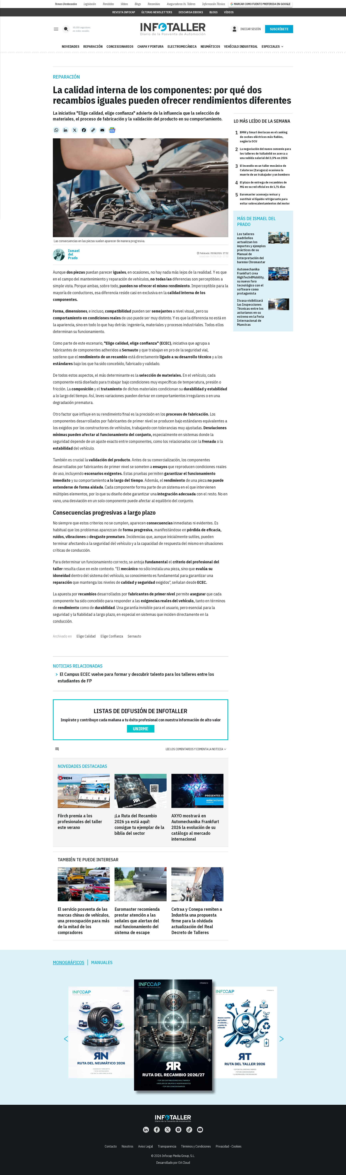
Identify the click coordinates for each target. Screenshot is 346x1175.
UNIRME (140, 729)
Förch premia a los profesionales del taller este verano (80, 821)
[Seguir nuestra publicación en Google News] (112, 130)
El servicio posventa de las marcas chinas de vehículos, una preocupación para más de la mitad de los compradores (84, 920)
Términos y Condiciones (196, 1146)
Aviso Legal (145, 1146)
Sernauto (134, 636)
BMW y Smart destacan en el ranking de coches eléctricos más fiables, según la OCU (261, 136)
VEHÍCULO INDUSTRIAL (241, 47)
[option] (173, 1035)
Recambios (154, 4)
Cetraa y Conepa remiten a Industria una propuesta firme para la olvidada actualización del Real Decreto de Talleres (196, 920)
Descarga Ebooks (191, 12)
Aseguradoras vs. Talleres (181, 4)
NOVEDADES (70, 47)
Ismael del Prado (73, 254)
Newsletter (279, 29)
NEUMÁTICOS (210, 47)
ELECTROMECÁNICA (182, 47)
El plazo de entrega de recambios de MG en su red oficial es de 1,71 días (261, 184)
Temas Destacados (66, 4)
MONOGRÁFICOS (68, 962)
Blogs (138, 4)
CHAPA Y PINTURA (150, 47)
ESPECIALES (273, 47)
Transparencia (167, 1146)
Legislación (90, 4)
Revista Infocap (123, 12)
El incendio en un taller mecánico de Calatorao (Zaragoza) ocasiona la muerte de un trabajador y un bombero (262, 170)
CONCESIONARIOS (120, 47)
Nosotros (127, 1146)
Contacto (111, 1146)
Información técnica (213, 4)
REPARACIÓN (93, 47)
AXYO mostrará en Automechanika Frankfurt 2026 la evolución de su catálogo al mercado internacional (195, 827)
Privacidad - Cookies (228, 1146)
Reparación (66, 77)
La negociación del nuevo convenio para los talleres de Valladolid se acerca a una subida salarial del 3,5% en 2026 (263, 153)
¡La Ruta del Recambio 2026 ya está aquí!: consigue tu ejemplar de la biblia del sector (139, 824)
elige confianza (112, 636)
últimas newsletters (156, 12)
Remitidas (108, 4)
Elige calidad (86, 636)
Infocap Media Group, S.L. (178, 1156)
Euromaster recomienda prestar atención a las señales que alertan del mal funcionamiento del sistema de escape (137, 920)
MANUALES (102, 962)
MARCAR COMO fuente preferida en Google (262, 4)
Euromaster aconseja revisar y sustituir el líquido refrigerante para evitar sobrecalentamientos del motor (262, 198)
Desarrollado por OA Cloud (173, 1163)
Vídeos (124, 4)
